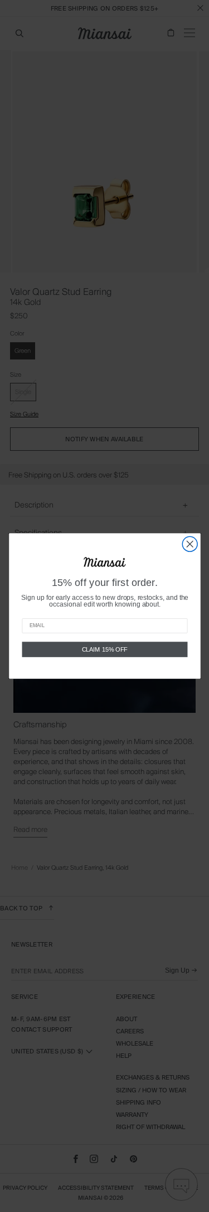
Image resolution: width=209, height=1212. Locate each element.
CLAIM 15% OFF (104, 649)
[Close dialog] (189, 543)
